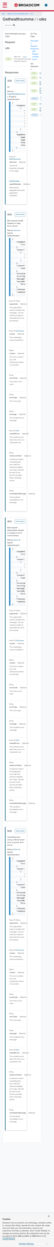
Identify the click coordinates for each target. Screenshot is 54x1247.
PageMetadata (14, 181)
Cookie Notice (9, 1239)
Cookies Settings (26, 1244)
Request (34, 46)
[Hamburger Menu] (5, 3)
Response (35, 49)
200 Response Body (35, 54)
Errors (34, 59)
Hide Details (20, 81)
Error (16, 230)
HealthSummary (15, 159)
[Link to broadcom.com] (27, 5)
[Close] (48, 1216)
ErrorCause (20, 331)
